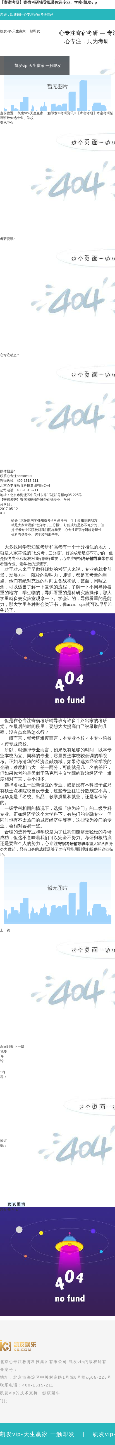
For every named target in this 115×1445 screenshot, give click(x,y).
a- (4, 513)
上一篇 (5, 930)
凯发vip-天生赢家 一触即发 (20, 31)
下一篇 (19, 1046)
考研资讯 (67, 113)
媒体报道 (6, 471)
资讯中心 (6, 123)
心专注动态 (8, 355)
